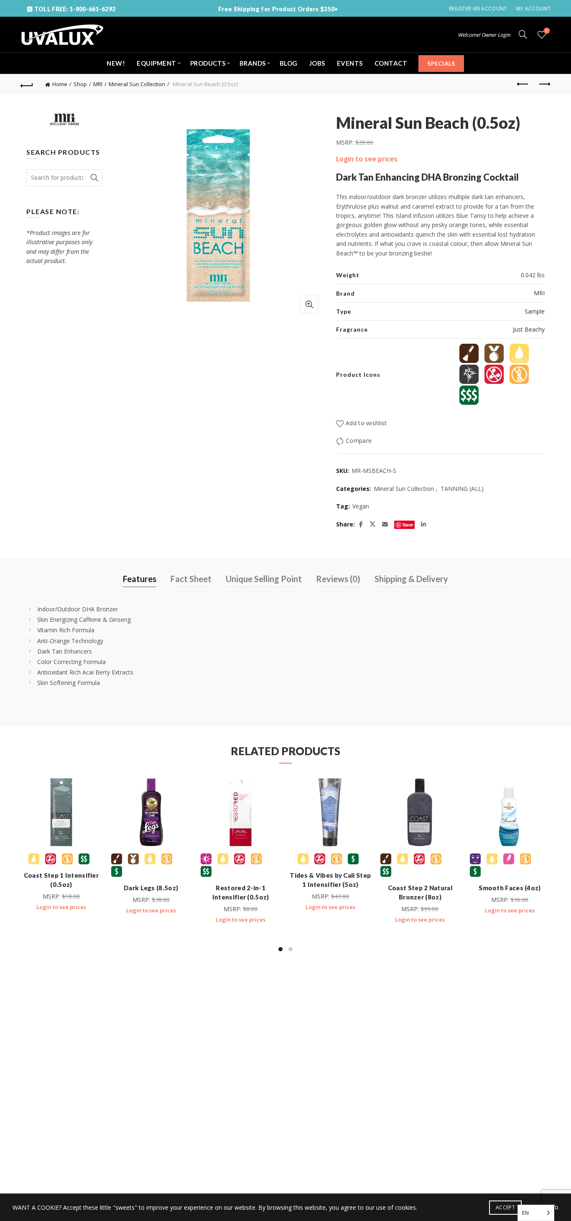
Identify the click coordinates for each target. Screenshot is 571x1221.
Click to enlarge (309, 304)
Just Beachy (529, 329)
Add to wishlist (366, 423)
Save (408, 524)
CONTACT (391, 63)
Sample (535, 311)
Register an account (478, 8)
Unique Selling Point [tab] (264, 579)
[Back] (26, 84)
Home (59, 84)
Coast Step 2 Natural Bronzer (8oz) (420, 892)
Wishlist (547, 30)
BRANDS (253, 63)
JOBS (317, 63)
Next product (544, 84)
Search (94, 177)
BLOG (289, 63)
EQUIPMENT (156, 63)
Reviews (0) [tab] (338, 579)
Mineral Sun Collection (137, 84)
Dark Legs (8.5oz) (151, 887)
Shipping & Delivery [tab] (411, 579)
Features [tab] (139, 579)
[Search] (523, 34)
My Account (533, 8)
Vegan (360, 506)
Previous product (523, 84)
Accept (505, 1207)
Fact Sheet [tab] (191, 579)
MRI (97, 84)
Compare (359, 441)
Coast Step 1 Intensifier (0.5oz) (61, 879)
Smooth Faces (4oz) (509, 887)
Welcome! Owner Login (484, 34)
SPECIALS (441, 63)
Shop (80, 84)
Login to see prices (367, 158)
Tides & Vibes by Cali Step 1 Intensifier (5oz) (330, 879)
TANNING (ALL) (462, 489)
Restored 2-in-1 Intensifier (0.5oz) (240, 892)
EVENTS (350, 63)
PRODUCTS (208, 63)
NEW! (116, 63)
